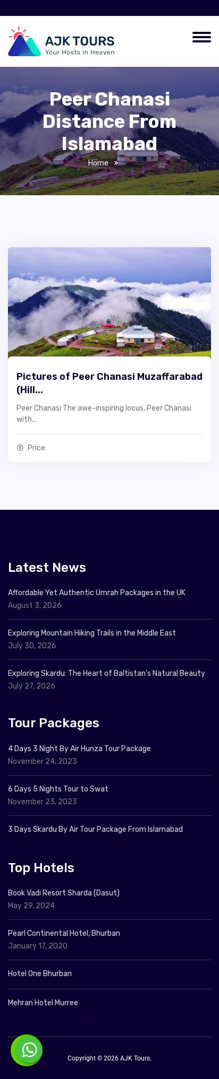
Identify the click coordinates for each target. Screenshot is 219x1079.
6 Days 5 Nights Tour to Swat (58, 789)
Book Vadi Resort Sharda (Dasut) (64, 893)
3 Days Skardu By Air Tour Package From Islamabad (95, 829)
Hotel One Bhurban (40, 973)
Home (98, 163)
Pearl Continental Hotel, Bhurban (64, 933)
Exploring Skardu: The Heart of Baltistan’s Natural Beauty (106, 673)
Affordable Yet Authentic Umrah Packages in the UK (97, 592)
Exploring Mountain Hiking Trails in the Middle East (92, 633)
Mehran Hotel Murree (43, 1002)
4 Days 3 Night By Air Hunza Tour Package (79, 748)
